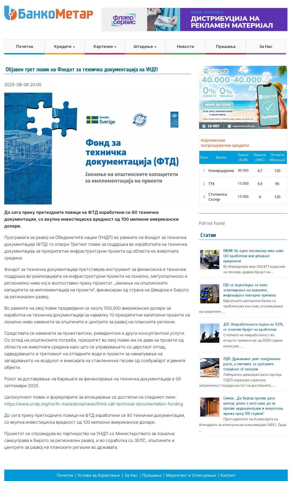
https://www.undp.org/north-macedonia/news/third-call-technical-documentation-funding (93, 404)
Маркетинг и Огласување (191, 475)
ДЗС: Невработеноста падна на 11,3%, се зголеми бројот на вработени (253, 327)
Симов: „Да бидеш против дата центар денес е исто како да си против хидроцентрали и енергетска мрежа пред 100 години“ (253, 406)
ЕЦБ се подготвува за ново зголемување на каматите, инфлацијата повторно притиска (249, 290)
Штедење (143, 46)
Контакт (228, 475)
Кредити (63, 46)
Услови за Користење (99, 475)
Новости (185, 46)
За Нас (265, 46)
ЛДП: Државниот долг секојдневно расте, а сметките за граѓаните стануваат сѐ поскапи (252, 364)
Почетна (24, 46)
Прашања (226, 46)
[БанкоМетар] (48, 13)
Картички (103, 46)
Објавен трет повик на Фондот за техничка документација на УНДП (82, 69)
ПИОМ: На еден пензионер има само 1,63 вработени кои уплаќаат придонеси (253, 255)
